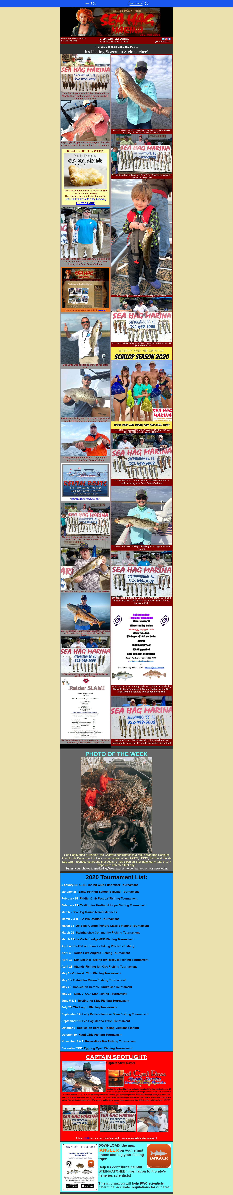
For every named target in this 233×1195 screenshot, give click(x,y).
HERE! (102, 310)
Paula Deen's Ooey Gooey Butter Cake (85, 201)
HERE (86, 1138)
